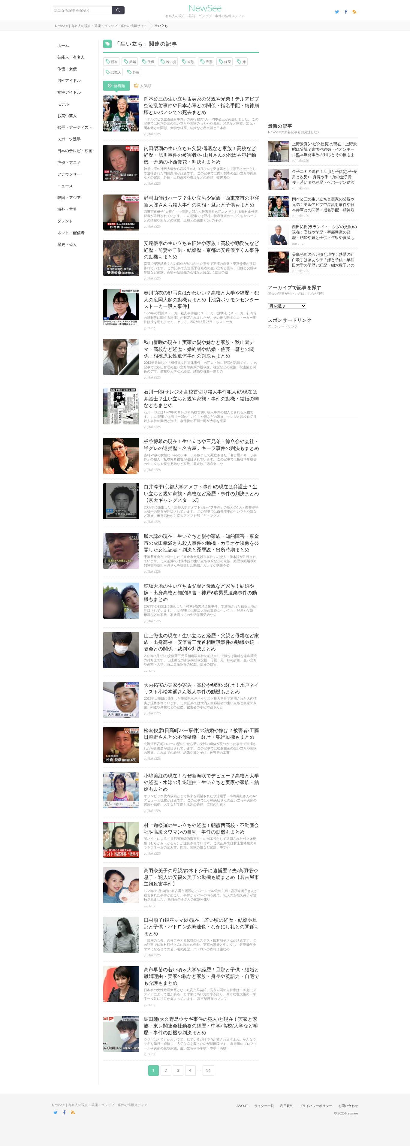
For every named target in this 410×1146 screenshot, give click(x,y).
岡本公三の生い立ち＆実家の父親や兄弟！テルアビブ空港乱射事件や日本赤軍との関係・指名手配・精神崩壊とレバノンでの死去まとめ (201, 105)
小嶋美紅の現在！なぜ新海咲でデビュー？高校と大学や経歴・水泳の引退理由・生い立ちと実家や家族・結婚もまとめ (201, 782)
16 (208, 1070)
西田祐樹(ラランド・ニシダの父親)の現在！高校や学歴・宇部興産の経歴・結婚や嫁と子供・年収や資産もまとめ (324, 235)
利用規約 (286, 1106)
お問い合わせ (348, 1106)
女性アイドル (69, 92)
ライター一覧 (264, 1106)
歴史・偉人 (67, 244)
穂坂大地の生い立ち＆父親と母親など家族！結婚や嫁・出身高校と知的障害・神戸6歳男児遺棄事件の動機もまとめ (200, 592)
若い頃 (171, 62)
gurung (149, 328)
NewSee (205, 8)
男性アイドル (69, 80)
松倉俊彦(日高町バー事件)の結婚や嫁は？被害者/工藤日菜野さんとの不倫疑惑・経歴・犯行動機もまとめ (201, 733)
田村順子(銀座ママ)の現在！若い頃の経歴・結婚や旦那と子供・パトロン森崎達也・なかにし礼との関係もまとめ (201, 926)
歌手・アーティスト (74, 127)
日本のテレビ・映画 (74, 150)
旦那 (209, 62)
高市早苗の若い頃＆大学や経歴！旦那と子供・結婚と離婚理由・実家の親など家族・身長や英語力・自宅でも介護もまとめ (201, 976)
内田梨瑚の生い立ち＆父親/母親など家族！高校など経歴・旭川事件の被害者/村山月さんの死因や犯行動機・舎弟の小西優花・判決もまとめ (200, 154)
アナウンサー (69, 174)
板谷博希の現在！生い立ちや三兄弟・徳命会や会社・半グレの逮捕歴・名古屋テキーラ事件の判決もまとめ (201, 444)
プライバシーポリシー (315, 1106)
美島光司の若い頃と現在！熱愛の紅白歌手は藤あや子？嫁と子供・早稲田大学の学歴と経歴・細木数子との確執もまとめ (323, 262)
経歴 (227, 62)
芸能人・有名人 (71, 57)
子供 (151, 62)
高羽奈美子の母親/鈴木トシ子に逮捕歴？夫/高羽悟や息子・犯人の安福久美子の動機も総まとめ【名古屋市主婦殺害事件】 (201, 877)
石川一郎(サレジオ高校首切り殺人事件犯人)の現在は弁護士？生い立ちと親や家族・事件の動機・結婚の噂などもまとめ (201, 398)
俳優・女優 (67, 68)
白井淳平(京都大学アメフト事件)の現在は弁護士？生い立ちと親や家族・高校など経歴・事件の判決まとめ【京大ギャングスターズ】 (201, 493)
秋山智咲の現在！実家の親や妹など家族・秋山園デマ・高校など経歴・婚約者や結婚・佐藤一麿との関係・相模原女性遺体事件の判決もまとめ (199, 348)
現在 (114, 62)
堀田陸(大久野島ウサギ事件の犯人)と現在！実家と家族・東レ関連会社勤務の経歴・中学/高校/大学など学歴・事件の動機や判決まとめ (201, 1025)
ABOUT (242, 1106)
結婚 (132, 62)
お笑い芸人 (67, 115)
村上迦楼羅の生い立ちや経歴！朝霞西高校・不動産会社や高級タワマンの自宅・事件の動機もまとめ (201, 828)
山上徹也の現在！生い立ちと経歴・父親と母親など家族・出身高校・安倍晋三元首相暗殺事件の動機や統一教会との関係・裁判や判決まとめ (201, 642)
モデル (63, 103)
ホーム (63, 45)
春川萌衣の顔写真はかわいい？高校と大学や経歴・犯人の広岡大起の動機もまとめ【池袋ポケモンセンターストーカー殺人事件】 (201, 299)
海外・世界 (67, 209)
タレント (65, 221)
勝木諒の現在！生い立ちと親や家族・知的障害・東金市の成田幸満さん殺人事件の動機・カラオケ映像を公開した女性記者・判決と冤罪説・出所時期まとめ (201, 542)
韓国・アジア (69, 197)
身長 (136, 72)
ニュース (65, 185)
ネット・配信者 (71, 232)
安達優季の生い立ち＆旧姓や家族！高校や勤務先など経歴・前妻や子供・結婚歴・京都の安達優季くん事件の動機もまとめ (201, 249)
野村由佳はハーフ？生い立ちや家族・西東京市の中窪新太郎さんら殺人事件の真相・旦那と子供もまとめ (201, 201)
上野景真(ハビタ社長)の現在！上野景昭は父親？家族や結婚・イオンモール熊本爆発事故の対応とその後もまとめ (324, 152)
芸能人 (116, 72)
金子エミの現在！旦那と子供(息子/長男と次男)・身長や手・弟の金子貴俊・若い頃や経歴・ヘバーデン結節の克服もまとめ (324, 179)
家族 (191, 62)
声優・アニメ (69, 162)
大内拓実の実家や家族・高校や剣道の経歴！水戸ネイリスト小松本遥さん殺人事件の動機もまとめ (201, 688)
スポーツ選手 (69, 139)
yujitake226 (152, 134)
